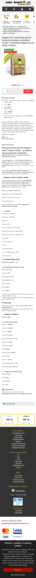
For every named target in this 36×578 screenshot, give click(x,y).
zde (26, 565)
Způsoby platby (18, 437)
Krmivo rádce (18, 475)
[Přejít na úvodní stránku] (18, 3)
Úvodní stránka (9, 26)
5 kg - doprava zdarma (8, 108)
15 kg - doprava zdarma (8, 112)
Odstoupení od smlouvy (18, 447)
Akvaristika (19, 463)
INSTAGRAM (18, 512)
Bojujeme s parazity (18, 479)
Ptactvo (19, 467)
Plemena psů (18, 477)
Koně (18, 459)
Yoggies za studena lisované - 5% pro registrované (16, 28)
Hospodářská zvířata (18, 465)
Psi (15, 26)
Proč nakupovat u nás (18, 433)
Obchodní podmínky (18, 439)
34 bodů (11, 138)
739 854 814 (6, 23)
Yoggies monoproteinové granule (11, 29)
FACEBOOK (18, 510)
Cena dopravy (18, 435)
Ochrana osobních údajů (18, 445)
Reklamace (19, 441)
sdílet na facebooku (10, 403)
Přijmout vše (18, 570)
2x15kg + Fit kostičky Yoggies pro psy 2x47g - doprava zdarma (19, 101)
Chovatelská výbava (18, 481)
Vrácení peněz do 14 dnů (18, 443)
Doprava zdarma (16, 21)
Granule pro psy (22, 26)
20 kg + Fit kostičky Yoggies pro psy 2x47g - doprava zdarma (18, 116)
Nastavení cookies (19, 574)
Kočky (18, 457)
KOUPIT (28, 91)
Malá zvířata (18, 461)
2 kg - (7, 104)
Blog (18, 472)
